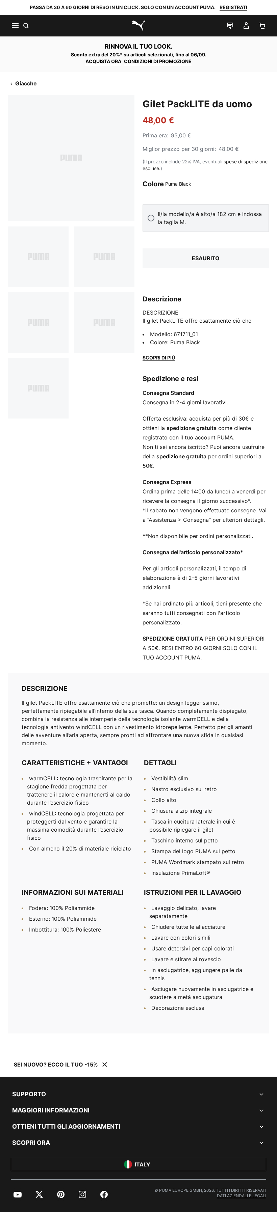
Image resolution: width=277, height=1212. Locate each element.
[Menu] (15, 25)
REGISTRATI (233, 7)
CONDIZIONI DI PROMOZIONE (158, 61)
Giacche (26, 83)
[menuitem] (17, 1194)
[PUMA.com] (138, 25)
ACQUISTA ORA (103, 61)
